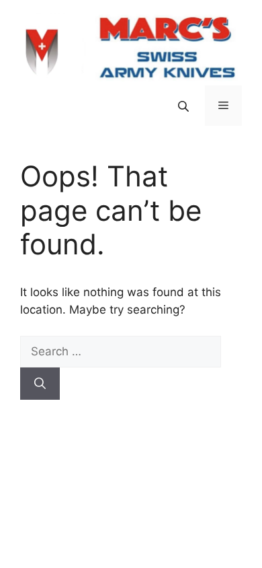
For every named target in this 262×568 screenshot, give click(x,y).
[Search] (40, 383)
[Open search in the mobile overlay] (184, 106)
